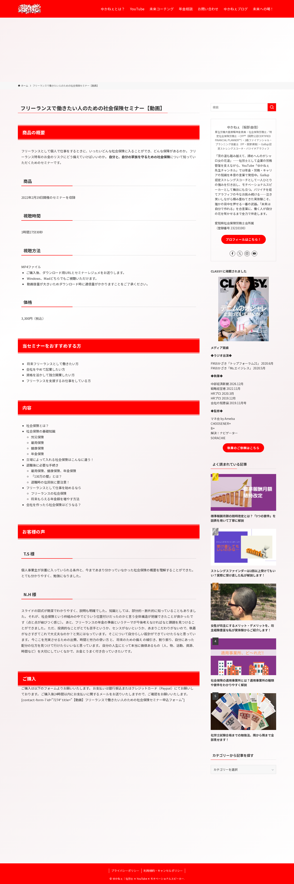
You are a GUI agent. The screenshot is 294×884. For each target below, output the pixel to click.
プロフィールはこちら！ (243, 239)
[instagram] (247, 253)
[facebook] (232, 253)
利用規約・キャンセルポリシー (163, 871)
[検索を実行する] (272, 107)
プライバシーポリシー (125, 871)
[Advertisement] (147, 50)
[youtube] (254, 253)
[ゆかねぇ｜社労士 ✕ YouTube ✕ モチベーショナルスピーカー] (29, 8)
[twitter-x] (240, 253)
